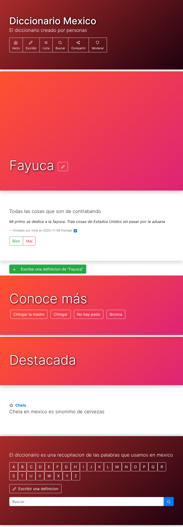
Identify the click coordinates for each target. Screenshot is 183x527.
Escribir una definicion (37, 488)
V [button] (40, 475)
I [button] (83, 466)
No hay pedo (88, 314)
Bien (16, 241)
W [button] (49, 475)
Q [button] (153, 466)
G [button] (66, 466)
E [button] (49, 466)
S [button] (13, 475)
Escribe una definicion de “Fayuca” (50, 269)
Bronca (116, 314)
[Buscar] (169, 501)
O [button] (135, 466)
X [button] (58, 475)
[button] (46, 45)
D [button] (40, 466)
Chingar (61, 314)
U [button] (31, 475)
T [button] (22, 475)
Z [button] (76, 475)
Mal (29, 241)
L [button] (108, 466)
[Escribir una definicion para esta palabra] (63, 166)
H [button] (75, 466)
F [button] (57, 466)
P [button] (144, 466)
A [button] (13, 466)
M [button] (117, 466)
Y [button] (67, 475)
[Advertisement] (91, 122)
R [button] (162, 466)
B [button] (22, 466)
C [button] (31, 466)
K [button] (99, 466)
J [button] (91, 466)
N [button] (126, 466)
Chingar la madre (28, 314)
